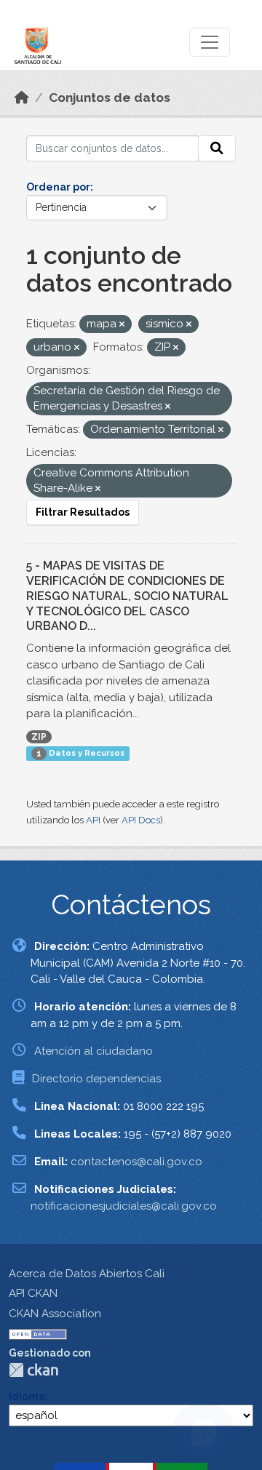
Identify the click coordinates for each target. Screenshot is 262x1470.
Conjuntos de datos (109, 97)
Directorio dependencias (96, 1078)
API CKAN (33, 1293)
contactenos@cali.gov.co (136, 1161)
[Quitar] (121, 324)
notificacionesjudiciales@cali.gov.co (124, 1206)
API (93, 820)
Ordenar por (58, 187)
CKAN (33, 1370)
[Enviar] (217, 148)
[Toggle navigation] (209, 42)
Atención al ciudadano (93, 1051)
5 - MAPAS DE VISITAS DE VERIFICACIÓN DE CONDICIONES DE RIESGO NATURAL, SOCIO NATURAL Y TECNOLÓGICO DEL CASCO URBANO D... (127, 596)
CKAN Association (55, 1313)
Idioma (27, 1396)
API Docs (141, 820)
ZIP (39, 737)
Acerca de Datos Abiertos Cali (86, 1273)
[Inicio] (22, 97)
